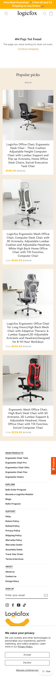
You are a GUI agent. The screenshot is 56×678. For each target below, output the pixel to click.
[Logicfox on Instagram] (7, 605)
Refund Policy (12, 526)
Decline (27, 662)
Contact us (10, 576)
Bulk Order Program (15, 489)
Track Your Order (14, 554)
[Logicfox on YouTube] (18, 605)
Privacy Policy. (25, 646)
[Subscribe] (46, 595)
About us (10, 571)
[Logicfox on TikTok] (24, 605)
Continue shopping (28, 49)
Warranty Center (14, 544)
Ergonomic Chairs (14, 477)
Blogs (8, 499)
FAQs (8, 516)
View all (28, 82)
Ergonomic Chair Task (16, 458)
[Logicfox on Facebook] (13, 605)
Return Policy (12, 521)
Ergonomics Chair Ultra (17, 467)
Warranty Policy (13, 540)
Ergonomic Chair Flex (16, 472)
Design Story (12, 581)
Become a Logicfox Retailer (19, 494)
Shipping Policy (13, 535)
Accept (27, 654)
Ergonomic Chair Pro (16, 462)
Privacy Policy (12, 530)
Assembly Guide (13, 549)
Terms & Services (14, 559)
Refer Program (13, 504)
